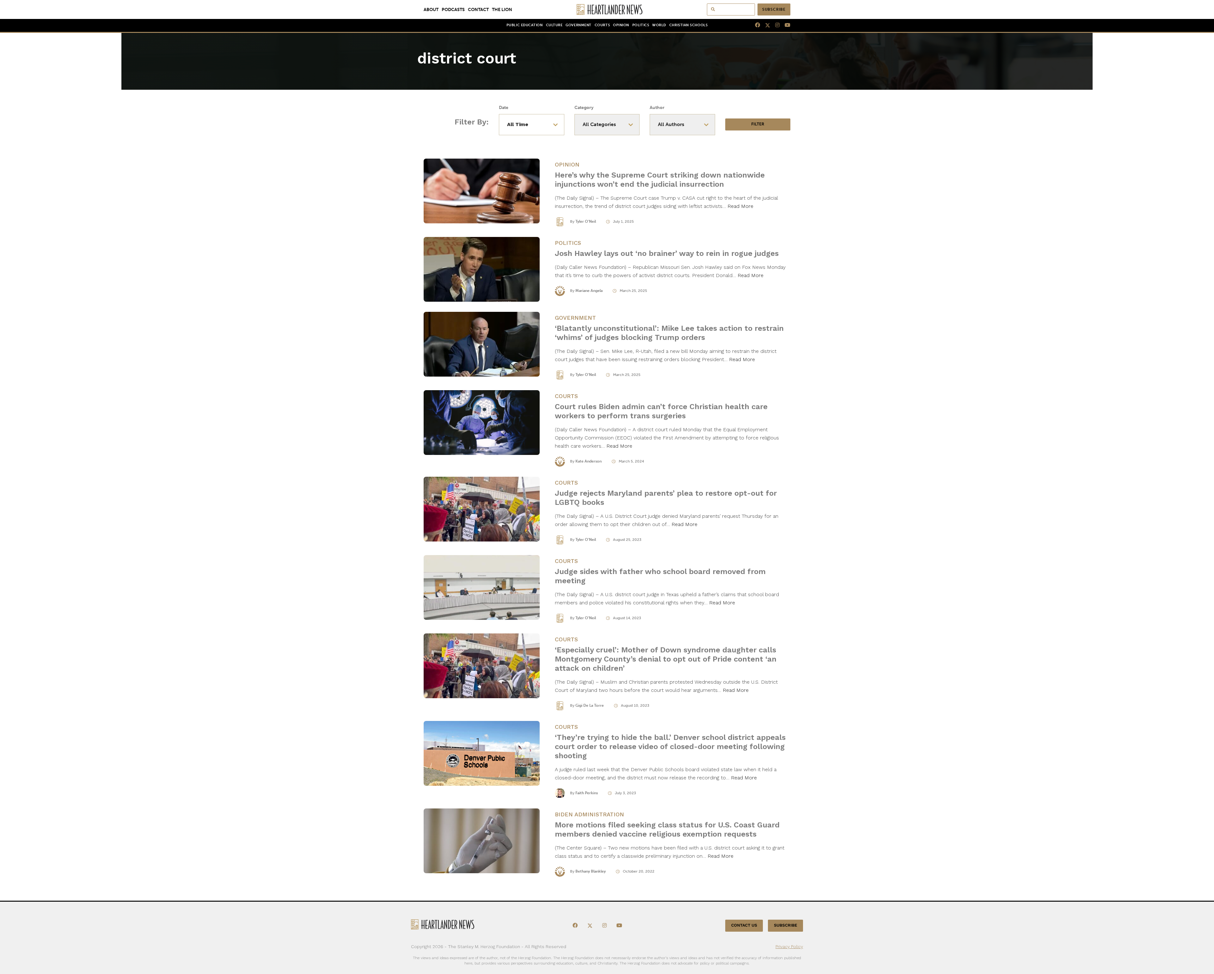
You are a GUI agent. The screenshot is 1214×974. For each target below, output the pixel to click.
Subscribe (774, 9)
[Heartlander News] (607, 9)
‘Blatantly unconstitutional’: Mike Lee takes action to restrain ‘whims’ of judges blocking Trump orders (669, 333)
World (659, 25)
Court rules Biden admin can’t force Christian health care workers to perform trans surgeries (661, 411)
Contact (478, 9)
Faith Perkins (586, 793)
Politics (640, 25)
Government (578, 25)
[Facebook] (755, 25)
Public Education (524, 25)
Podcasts (453, 9)
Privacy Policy (789, 946)
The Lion (502, 9)
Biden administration (589, 814)
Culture (554, 25)
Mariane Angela (589, 290)
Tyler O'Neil (585, 221)
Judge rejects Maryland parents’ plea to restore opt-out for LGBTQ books (666, 498)
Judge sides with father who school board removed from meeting (660, 576)
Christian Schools (688, 25)
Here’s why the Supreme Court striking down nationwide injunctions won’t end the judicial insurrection (660, 180)
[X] (765, 25)
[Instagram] (775, 25)
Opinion (621, 25)
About (431, 9)
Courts (602, 25)
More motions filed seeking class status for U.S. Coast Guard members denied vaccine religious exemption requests (667, 829)
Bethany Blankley (590, 871)
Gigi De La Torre (589, 705)
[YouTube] (785, 25)
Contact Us (744, 925)
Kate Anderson (588, 461)
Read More (740, 206)
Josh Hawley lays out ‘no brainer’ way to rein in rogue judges (667, 253)
